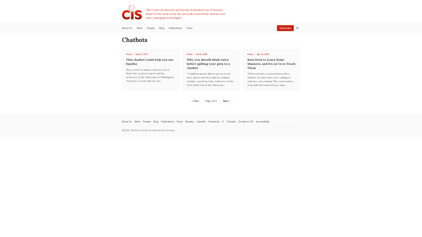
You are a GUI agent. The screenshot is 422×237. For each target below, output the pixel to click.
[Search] (297, 28)
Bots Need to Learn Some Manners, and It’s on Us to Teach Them (271, 64)
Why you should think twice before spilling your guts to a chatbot (208, 64)
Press (129, 54)
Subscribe (285, 28)
